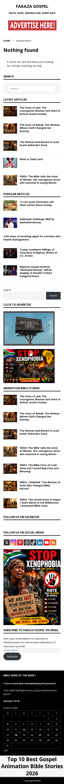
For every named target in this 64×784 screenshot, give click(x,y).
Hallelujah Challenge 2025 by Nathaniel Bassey (37, 220)
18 (16, 735)
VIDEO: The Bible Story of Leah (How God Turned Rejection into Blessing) (39, 468)
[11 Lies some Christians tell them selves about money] (10, 205)
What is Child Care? (31, 159)
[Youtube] (47, 542)
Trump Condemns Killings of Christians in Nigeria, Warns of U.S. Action (38, 252)
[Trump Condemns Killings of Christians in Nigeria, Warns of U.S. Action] (10, 253)
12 (24, 729)
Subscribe (12, 656)
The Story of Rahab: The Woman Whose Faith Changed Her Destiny (40, 128)
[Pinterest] (20, 542)
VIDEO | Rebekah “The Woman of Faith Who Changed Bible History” (40, 485)
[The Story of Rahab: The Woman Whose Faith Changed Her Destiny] (10, 128)
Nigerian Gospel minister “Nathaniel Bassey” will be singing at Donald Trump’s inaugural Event (36, 271)
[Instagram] (13, 542)
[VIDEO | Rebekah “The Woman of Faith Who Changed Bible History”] (10, 486)
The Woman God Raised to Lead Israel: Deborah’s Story (39, 143)
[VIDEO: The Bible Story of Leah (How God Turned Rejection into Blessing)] (10, 469)
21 (40, 735)
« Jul (5, 750)
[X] (7, 542)
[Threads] (27, 542)
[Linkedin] (40, 542)
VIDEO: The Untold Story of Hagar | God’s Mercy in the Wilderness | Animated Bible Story (40, 502)
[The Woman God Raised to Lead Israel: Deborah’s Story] (10, 146)
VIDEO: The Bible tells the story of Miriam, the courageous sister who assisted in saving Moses (40, 179)
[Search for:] (32, 89)
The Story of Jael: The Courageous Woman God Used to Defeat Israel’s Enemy (40, 110)
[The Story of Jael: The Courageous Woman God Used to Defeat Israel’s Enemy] (10, 111)
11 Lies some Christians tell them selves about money (36, 203)
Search (7, 290)
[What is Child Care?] (10, 163)
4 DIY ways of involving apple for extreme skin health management (31, 238)
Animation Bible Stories (21, 388)
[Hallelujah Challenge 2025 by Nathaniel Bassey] (10, 223)
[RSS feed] (53, 542)
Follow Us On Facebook (21, 517)
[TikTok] (33, 542)
